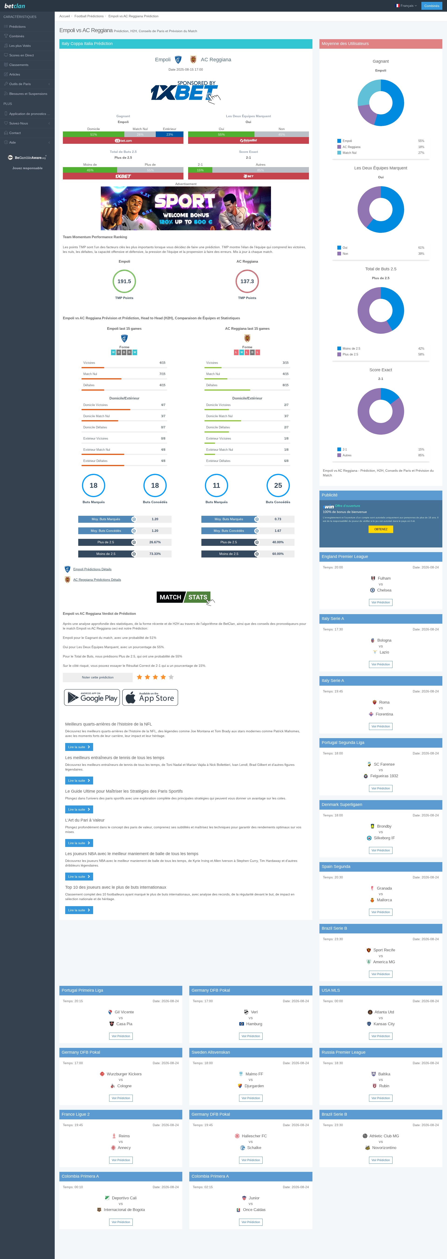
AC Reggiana (216, 59)
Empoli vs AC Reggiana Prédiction (133, 16)
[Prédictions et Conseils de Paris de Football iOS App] (150, 697)
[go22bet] (248, 176)
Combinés (431, 6)
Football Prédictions (89, 16)
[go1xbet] (123, 176)
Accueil (64, 16)
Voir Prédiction (381, 602)
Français (407, 5)
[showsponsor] (186, 90)
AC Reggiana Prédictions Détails (97, 579)
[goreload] (248, 140)
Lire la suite (77, 747)
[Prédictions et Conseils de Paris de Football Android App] (92, 697)
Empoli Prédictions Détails (92, 569)
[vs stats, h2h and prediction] (186, 599)
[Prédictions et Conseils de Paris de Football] (15, 4)
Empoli (163, 59)
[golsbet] (123, 140)
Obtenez (380, 529)
